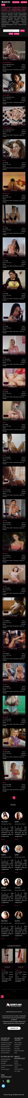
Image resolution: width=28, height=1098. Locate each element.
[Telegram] (3, 1086)
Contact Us (14, 1028)
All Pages (17, 1071)
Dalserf (3, 1063)
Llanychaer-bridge (7, 1065)
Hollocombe (5, 1069)
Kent (15, 1052)
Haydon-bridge (5, 1059)
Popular (16, 33)
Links (16, 1067)
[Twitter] (3, 1081)
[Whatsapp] (8, 1081)
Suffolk (16, 1046)
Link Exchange (18, 1069)
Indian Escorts (5, 1048)
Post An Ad (24, 2)
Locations (16, 2)
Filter (3, 4)
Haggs (3, 1067)
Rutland (17, 1048)
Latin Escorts (5, 1052)
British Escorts (5, 1050)
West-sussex (18, 1042)
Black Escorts (5, 1046)
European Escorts (6, 1042)
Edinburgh (17, 1044)
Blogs (16, 1063)
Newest (11, 33)
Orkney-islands (19, 1050)
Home (16, 1061)
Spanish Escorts (6, 1044)
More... (3, 839)
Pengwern (4, 1061)
